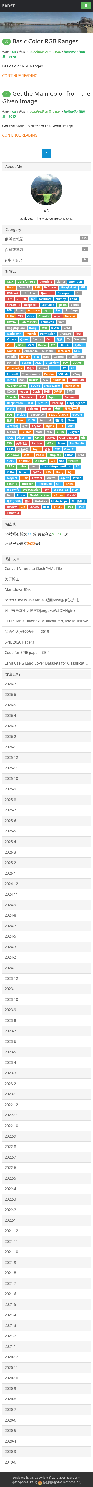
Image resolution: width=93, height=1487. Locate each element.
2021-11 (11, 1241)
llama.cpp (47, 322)
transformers (26, 281)
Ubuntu (65, 345)
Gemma (59, 357)
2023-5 (10, 1052)
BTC (53, 345)
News (71, 420)
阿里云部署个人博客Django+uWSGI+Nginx (40, 610)
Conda (75, 305)
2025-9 (10, 789)
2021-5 (10, 1304)
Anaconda (31, 351)
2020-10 (11, 1377)
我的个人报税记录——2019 (27, 631)
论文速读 (12, 426)
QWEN (37, 472)
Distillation (76, 357)
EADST (8, 5)
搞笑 (78, 334)
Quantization (68, 437)
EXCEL (58, 507)
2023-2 (10, 1083)
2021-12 (11, 1230)
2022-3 (10, 1199)
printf (55, 368)
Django (37, 339)
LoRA (10, 316)
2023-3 (10, 1073)
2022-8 (10, 1146)
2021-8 (10, 1272)
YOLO (11, 461)
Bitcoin (23, 472)
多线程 (69, 484)
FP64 (70, 507)
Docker (77, 363)
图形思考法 (72, 409)
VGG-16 (22, 299)
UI (24, 293)
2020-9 (10, 1388)
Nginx (50, 426)
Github (42, 403)
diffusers (64, 351)
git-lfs (62, 305)
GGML (51, 437)
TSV (9, 443)
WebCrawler (31, 490)
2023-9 (10, 1009)
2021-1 (10, 1346)
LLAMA (34, 507)
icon (46, 490)
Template (54, 455)
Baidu (42, 345)
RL (78, 293)
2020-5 (10, 1430)
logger (23, 391)
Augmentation (17, 386)
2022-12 (11, 1104)
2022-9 (10, 1136)
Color (30, 316)
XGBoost (12, 293)
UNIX (38, 437)
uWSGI (26, 363)
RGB (47, 391)
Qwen (24, 339)
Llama (60, 281)
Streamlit (13, 305)
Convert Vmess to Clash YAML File (33, 568)
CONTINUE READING (19, 75)
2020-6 (10, 1420)
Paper (40, 455)
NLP (75, 490)
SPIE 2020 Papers (19, 642)
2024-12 (11, 883)
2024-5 (10, 936)
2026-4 (10, 715)
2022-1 (10, 1220)
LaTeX (22, 466)
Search (11, 397)
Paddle (11, 357)
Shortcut (24, 461)
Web (61, 322)
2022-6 (10, 1167)
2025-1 (10, 873)
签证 (27, 501)
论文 (25, 426)
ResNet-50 (77, 443)
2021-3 (10, 1325)
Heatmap (59, 380)
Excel (20, 420)
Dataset (70, 316)
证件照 (59, 420)
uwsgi (33, 328)
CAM (67, 328)
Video (42, 368)
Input (37, 449)
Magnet (12, 478)
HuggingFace (76, 403)
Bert (10, 495)
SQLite (35, 386)
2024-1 (10, 967)
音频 (58, 409)
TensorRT (13, 513)
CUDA (11, 472)
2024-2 (10, 957)
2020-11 (11, 1367)
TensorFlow (36, 414)
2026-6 (10, 694)
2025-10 (11, 778)
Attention (75, 281)
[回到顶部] (87, 1481)
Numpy (61, 299)
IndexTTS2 (61, 490)
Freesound (45, 484)
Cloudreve (27, 397)
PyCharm (50, 287)
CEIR (10, 281)
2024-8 (10, 915)
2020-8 (10, 1398)
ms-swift (13, 490)
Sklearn (33, 409)
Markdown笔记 (18, 589)
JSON (20, 345)
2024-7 (10, 925)
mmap (46, 409)
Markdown (14, 334)
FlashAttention (40, 495)
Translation (72, 386)
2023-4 (10, 1062)
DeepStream (15, 403)
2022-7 (10, 1157)
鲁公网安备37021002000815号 (62, 1482)
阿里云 (28, 455)
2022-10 (11, 1125)
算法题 (11, 380)
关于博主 (21, 443)
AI (72, 368)
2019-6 (10, 1462)
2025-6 (10, 820)
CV (68, 339)
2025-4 (10, 841)
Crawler (37, 478)
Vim (9, 345)
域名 (22, 380)
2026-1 (10, 747)
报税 (9, 420)
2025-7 (10, 810)
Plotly (59, 472)
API (82, 287)
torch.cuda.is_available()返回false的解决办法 (42, 599)
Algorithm (24, 437)
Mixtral (51, 478)
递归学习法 (14, 501)
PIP (9, 310)
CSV (48, 472)
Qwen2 (11, 322)
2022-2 (10, 1209)
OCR (10, 437)
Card (49, 339)
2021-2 (10, 1336)
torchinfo (45, 299)
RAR (37, 287)
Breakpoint (65, 293)
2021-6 (10, 1293)
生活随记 (47, 260)
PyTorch (26, 432)
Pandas (49, 374)
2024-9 (10, 904)
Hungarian (76, 380)
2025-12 (11, 757)
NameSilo (13, 351)
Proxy (62, 443)
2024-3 (10, 946)
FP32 (80, 507)
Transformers (31, 374)
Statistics (41, 501)
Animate (34, 310)
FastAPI (12, 484)
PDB (10, 414)
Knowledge (14, 368)
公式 (45, 380)
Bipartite (54, 397)
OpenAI (69, 449)
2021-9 (10, 1262)
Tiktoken (27, 484)
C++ (58, 484)
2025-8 (10, 799)
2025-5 (10, 831)
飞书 (9, 299)
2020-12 (11, 1357)
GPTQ (60, 432)
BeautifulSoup (58, 414)
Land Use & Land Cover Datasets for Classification (47, 663)
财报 (44, 328)
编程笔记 (47, 239)
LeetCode (48, 305)
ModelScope (59, 501)
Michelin (48, 351)
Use (61, 461)
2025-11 (11, 768)
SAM (81, 455)
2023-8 (10, 1020)
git (83, 437)
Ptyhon (37, 426)
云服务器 (23, 449)
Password (71, 397)
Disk (25, 478)
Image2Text (52, 386)
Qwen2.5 (24, 287)
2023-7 (10, 1031)
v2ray (76, 374)
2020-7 (10, 1409)
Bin (58, 310)
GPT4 (70, 391)
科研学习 (47, 249)
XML (38, 363)
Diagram (40, 461)
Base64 (34, 380)
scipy (57, 316)
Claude (11, 432)
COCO (11, 391)
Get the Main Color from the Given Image (46, 97)
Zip (23, 507)
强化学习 (73, 461)
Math (39, 432)
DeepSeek (30, 305)
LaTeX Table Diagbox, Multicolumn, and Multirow (46, 620)
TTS (20, 316)
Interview (52, 363)
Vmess (11, 339)
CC (65, 368)
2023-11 (11, 988)
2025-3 (10, 852)
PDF (65, 363)
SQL (70, 472)
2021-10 (11, 1251)
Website (80, 339)
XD (14, 52)
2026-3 (10, 725)
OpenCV (43, 316)
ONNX (71, 495)
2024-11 (11, 894)
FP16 (10, 449)
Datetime (46, 281)
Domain (12, 363)
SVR (20, 409)
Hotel (10, 287)
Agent (64, 478)
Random (37, 443)
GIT (60, 426)
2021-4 (10, 1315)
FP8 (36, 357)
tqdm (47, 310)
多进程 (55, 328)
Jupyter (74, 432)
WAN (50, 443)
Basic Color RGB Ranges (45, 41)
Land (73, 299)
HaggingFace (16, 328)
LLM (41, 397)
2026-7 (10, 683)
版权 (49, 432)
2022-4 (10, 1188)
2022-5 (10, 1178)
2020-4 (10, 1441)
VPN (31, 345)
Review (12, 507)
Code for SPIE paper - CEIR (27, 652)
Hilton (69, 455)
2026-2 (10, 736)
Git (53, 461)
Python (79, 345)
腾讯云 (30, 368)
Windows (13, 455)
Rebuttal (45, 420)
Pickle (21, 414)
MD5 (70, 426)
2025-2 (10, 862)
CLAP (31, 420)
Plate (10, 409)
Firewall (12, 374)
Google (77, 414)
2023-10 (11, 999)
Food (33, 293)
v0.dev (58, 495)
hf (77, 466)
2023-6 (10, 1041)
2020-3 (10, 1451)
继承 (59, 339)
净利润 (58, 391)
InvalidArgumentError (57, 466)
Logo (34, 466)
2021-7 (10, 1283)
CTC (57, 449)
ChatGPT (65, 334)
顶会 (30, 403)
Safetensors (29, 322)
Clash (36, 391)
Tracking (57, 403)
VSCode (63, 374)
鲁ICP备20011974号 (25, 1482)
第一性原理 (78, 501)
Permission (47, 334)
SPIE (77, 351)
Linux (20, 310)
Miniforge (71, 310)
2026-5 (10, 704)
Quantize (47, 293)
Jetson (77, 478)
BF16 (46, 507)
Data (46, 357)
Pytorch (31, 334)
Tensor (25, 357)
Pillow (21, 495)
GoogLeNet (68, 287)
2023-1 (10, 1094)
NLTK (10, 466)
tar (33, 299)
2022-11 (11, 1115)
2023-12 (11, 978)
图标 (47, 449)
